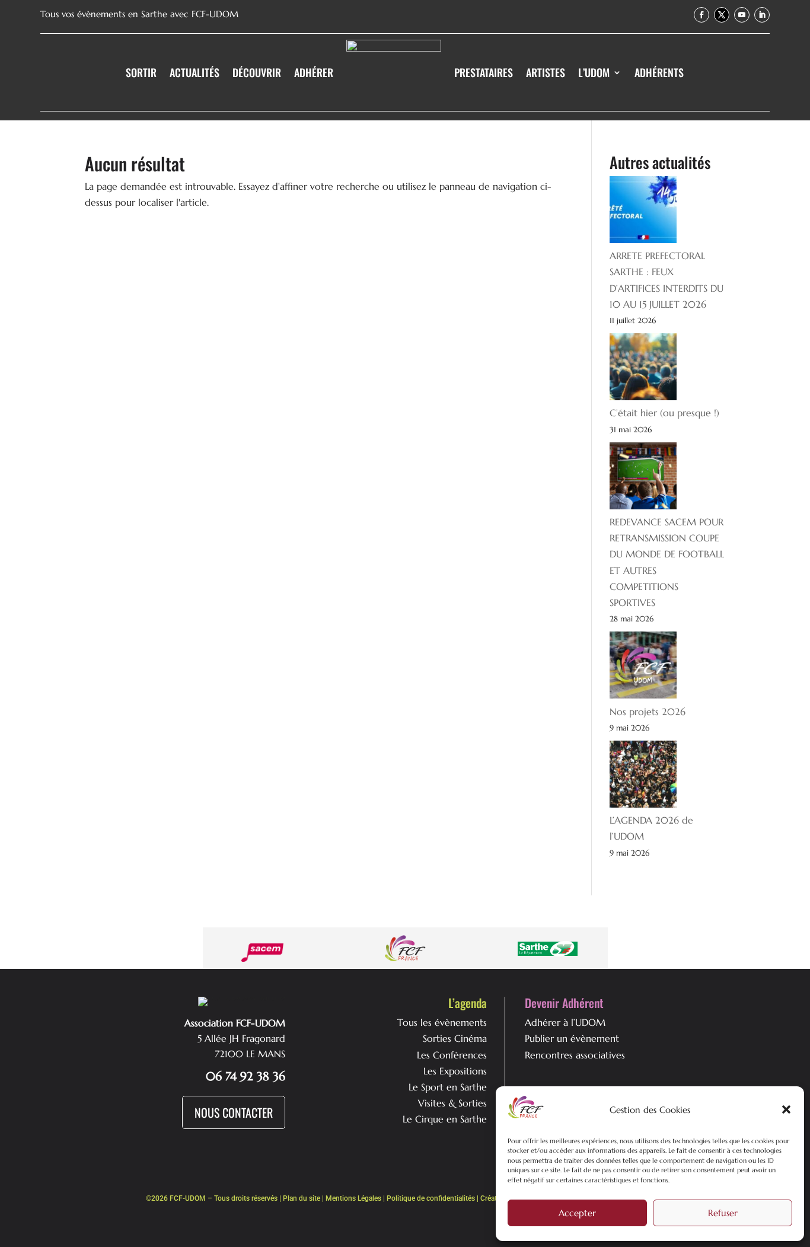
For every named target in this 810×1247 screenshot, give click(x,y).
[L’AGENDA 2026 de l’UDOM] (643, 776)
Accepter (577, 1213)
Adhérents (659, 72)
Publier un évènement (572, 1038)
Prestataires (483, 72)
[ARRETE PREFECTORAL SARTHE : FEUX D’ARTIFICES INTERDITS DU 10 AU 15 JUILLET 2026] (643, 212)
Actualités (194, 72)
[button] (786, 1109)
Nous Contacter (233, 1112)
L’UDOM (594, 72)
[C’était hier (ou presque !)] (643, 369)
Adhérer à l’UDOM (565, 1022)
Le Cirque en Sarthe (445, 1119)
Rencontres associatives (575, 1055)
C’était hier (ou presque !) (664, 413)
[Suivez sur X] (721, 15)
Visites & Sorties (452, 1103)
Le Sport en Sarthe (448, 1087)
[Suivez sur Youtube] (742, 15)
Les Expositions (455, 1071)
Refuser (723, 1213)
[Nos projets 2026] (643, 667)
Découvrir (256, 72)
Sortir (141, 72)
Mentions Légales (353, 1198)
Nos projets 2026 (647, 711)
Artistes (545, 72)
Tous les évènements (442, 1022)
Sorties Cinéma (455, 1038)
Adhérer (313, 72)
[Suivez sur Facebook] (701, 15)
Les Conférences (452, 1055)
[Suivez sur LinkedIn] (762, 15)
